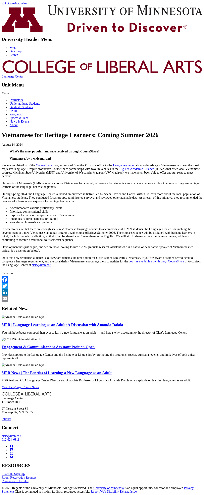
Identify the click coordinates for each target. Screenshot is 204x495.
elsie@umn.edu (41, 265)
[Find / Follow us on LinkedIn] (12, 450)
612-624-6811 (10, 439)
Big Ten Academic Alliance (136, 169)
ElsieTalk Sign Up (13, 474)
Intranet (6, 419)
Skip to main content (14, 3)
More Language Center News (20, 387)
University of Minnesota (108, 488)
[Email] (102, 299)
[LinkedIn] (102, 292)
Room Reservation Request (19, 477)
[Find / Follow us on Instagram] (12, 453)
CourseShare (44, 165)
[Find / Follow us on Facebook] (12, 446)
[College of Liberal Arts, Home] (102, 73)
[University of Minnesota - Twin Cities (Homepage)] (102, 30)
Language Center (12, 76)
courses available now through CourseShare (156, 261)
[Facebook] (102, 279)
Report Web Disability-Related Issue (114, 491)
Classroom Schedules (15, 481)
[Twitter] (102, 286)
